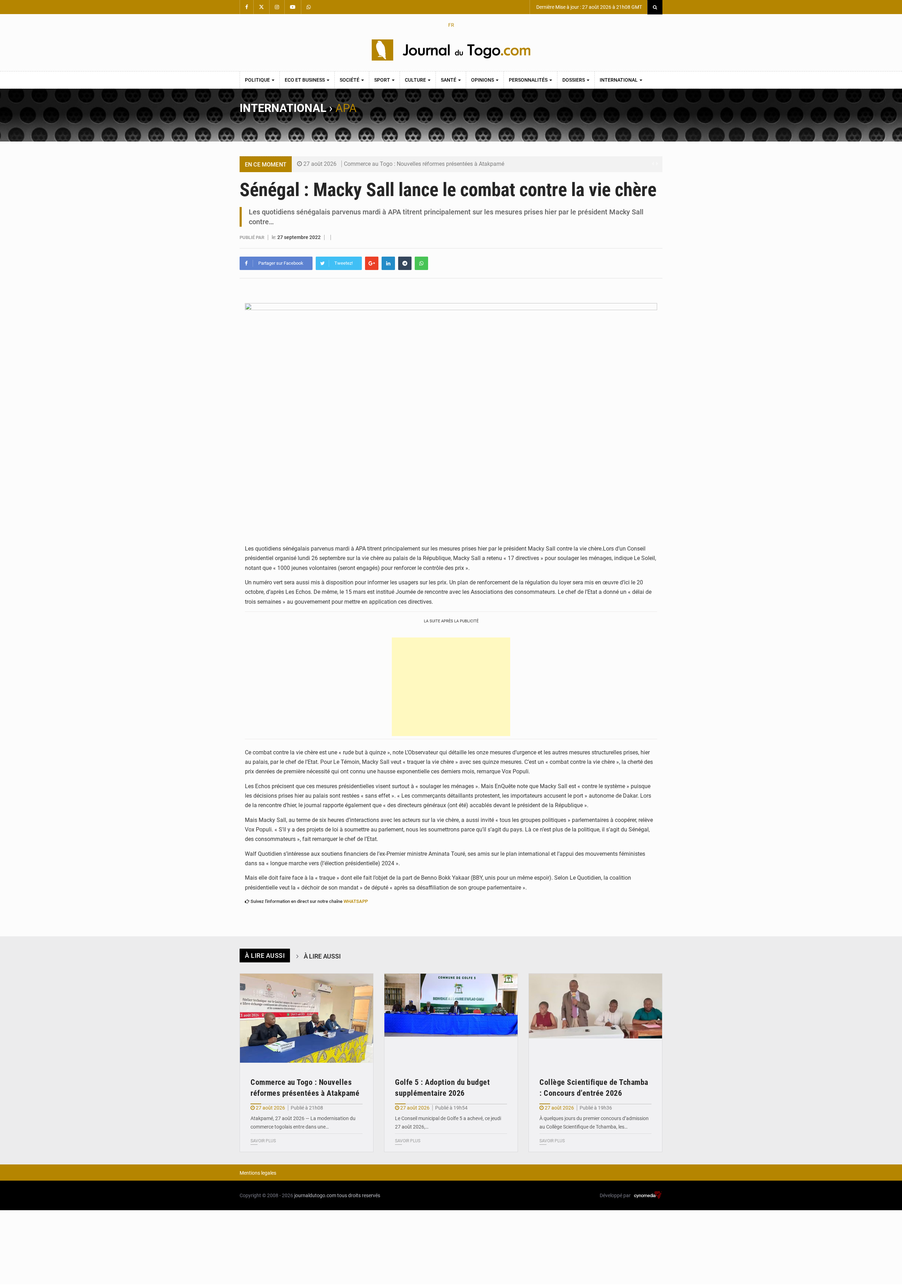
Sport (382, 80)
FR (451, 25)
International (619, 80)
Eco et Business (305, 80)
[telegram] (405, 263)
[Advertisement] (451, 686)
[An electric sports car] (306, 1018)
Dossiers (574, 80)
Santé (449, 80)
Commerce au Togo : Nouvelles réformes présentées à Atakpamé (424, 164)
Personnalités (529, 80)
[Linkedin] (388, 263)
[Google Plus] (371, 263)
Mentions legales (258, 1173)
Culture (416, 80)
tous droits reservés (358, 1195)
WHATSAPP (356, 901)
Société (350, 80)
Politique (258, 80)
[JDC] (451, 50)
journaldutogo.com (315, 1195)
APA (346, 108)
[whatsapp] (421, 263)
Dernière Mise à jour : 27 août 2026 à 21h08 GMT (588, 7)
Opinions (483, 80)
